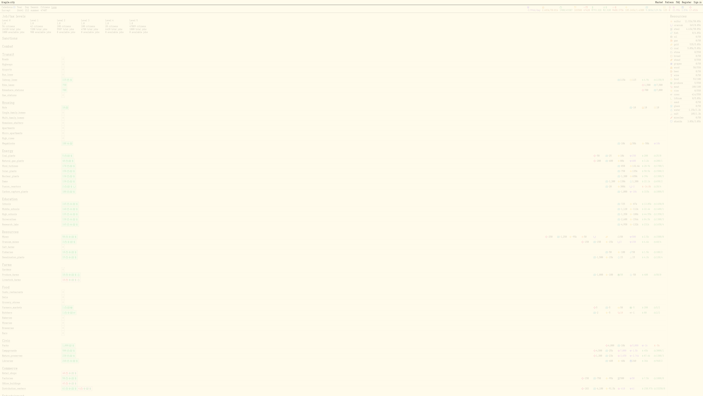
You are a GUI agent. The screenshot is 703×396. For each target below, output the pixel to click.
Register (686, 2)
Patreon (669, 2)
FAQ (678, 2)
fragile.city (8, 2)
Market (659, 2)
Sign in (698, 2)
